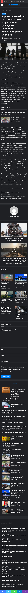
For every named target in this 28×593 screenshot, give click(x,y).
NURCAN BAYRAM (8, 38)
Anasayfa (5, 10)
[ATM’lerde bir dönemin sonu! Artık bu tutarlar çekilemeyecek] (6, 511)
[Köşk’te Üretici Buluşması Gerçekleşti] (5, 120)
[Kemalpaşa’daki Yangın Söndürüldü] (6, 486)
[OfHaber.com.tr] (14, 5)
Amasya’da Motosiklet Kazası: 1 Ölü (17, 456)
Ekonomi (10, 10)
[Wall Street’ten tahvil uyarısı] (21, 294)
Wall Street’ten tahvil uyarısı (21, 299)
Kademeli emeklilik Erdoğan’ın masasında (13, 112)
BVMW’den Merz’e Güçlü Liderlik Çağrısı (18, 503)
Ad (2, 349)
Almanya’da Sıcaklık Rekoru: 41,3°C (17, 469)
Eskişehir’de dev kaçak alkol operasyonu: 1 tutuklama (5, 284)
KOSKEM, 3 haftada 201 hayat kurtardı (12, 422)
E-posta (3, 355)
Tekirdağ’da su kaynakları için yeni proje (6, 300)
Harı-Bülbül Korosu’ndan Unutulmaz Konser (14, 432)
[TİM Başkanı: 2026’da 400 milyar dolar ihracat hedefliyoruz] (21, 277)
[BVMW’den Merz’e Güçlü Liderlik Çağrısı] (6, 504)
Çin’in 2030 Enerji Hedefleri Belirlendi (12, 498)
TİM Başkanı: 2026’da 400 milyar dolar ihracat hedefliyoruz (21, 283)
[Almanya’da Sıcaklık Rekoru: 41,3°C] (6, 471)
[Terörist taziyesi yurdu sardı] (6, 439)
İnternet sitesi (4, 361)
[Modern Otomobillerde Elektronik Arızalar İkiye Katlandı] (6, 405)
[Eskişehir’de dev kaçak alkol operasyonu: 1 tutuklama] (7, 277)
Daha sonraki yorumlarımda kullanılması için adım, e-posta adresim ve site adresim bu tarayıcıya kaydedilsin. (13, 369)
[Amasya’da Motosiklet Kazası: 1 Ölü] (6, 457)
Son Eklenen (14, 383)
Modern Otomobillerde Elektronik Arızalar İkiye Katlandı (17, 404)
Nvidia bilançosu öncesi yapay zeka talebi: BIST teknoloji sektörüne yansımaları (14, 427)
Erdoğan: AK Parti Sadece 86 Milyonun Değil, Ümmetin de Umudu (12, 444)
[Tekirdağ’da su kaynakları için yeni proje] (7, 294)
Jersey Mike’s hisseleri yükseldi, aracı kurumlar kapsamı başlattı (6, 309)
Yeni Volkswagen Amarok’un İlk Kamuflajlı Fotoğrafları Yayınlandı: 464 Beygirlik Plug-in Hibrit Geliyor (18, 391)
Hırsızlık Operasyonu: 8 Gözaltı (21, 315)
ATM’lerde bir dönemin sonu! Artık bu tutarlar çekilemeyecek (17, 510)
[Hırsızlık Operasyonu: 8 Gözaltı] (21, 309)
